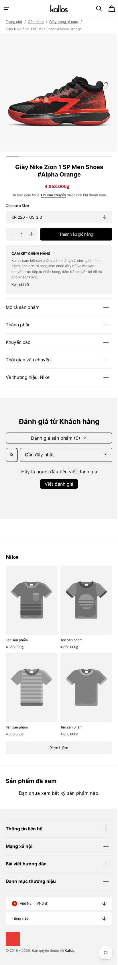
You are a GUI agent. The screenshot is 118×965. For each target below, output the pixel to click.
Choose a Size (17, 206)
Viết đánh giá (57, 484)
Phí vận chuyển (51, 195)
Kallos (69, 950)
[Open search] (12, 455)
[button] (6, 8)
